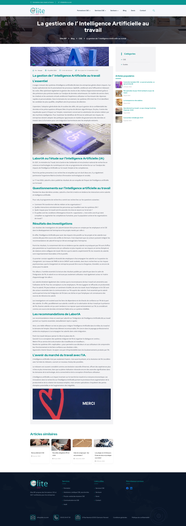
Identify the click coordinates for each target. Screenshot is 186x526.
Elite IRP (63, 38)
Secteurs (113, 10)
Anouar (40, 70)
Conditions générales (120, 517)
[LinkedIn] (131, 488)
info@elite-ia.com (43, 517)
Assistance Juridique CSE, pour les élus (76, 492)
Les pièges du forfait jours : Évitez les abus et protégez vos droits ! (103, 455)
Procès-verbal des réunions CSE (74, 496)
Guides (125, 64)
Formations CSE (83, 10)
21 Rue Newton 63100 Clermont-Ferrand (95, 517)
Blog (124, 10)
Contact (143, 10)
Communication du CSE (71, 500)
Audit (65, 504)
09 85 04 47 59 (65, 517)
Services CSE (99, 10)
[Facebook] (127, 488)
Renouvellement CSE (37, 453)
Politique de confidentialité (140, 517)
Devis (133, 10)
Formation (67, 488)
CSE (81, 38)
